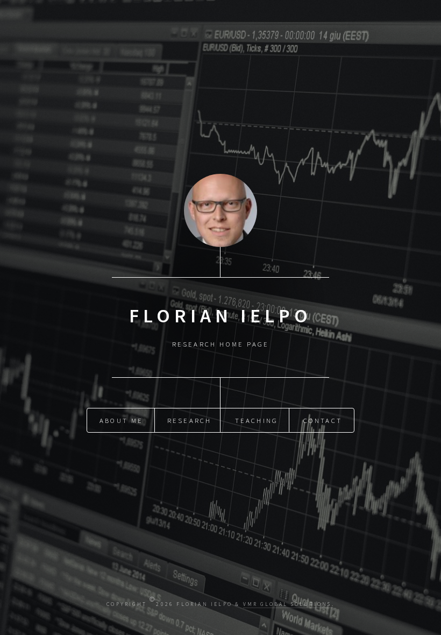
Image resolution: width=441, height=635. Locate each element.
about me (121, 420)
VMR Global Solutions (287, 604)
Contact (322, 420)
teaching (257, 420)
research (189, 420)
